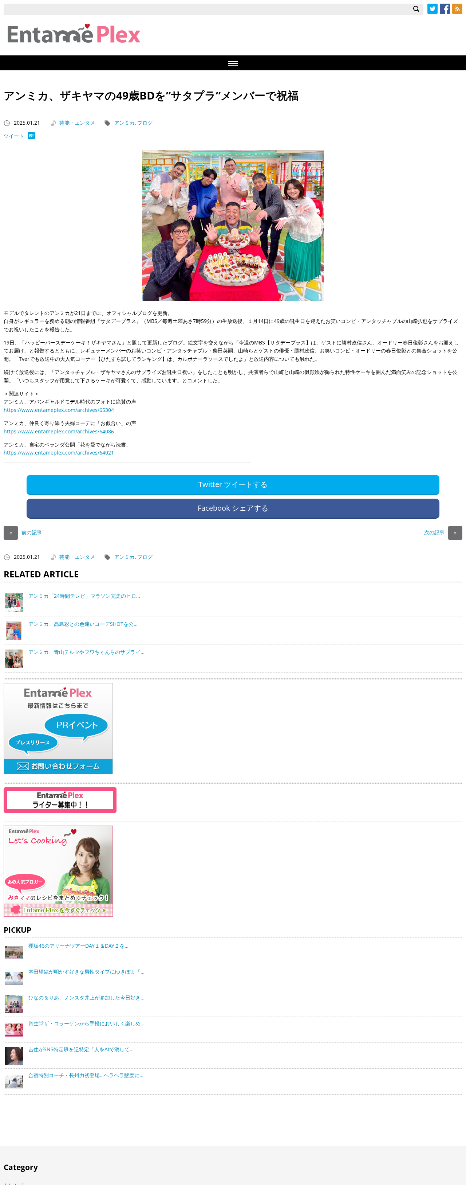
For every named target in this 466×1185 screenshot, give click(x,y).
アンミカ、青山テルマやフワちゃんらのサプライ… (86, 651)
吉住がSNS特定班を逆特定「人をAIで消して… (81, 1049)
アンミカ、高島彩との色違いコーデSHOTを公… (83, 623)
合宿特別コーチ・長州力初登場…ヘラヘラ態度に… (85, 1075)
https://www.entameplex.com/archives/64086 (59, 431)
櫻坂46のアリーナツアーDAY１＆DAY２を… (78, 945)
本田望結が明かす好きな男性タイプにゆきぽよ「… (86, 971)
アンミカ (124, 122)
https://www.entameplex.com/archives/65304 (59, 409)
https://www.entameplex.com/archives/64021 (59, 452)
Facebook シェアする (233, 508)
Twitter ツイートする (233, 484)
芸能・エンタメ (77, 122)
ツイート (14, 135)
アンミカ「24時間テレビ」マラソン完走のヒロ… (84, 595)
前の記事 (25, 532)
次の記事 (440, 532)
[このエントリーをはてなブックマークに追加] (31, 137)
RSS (457, 9)
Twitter (432, 9)
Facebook (445, 9)
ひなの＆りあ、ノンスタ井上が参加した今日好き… (86, 997)
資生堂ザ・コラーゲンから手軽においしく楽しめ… (86, 1023)
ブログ (145, 122)
